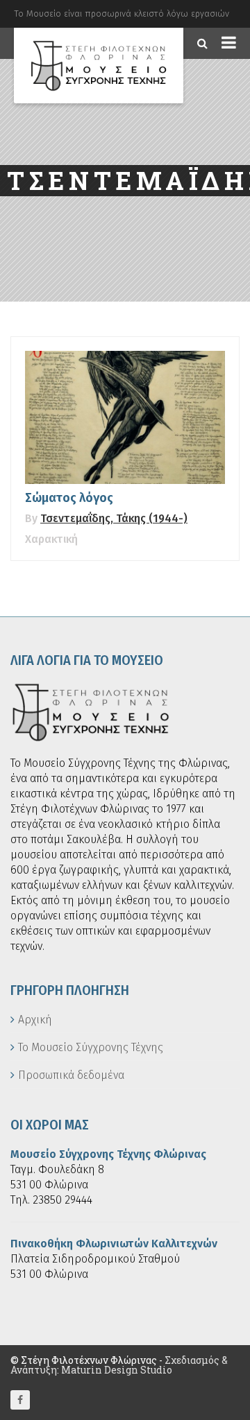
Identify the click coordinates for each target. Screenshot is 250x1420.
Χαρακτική (51, 539)
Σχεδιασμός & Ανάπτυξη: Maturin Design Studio (119, 1364)
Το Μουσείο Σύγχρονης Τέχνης (90, 1047)
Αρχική (35, 1019)
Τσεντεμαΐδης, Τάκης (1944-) (114, 518)
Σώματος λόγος (69, 497)
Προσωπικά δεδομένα (71, 1075)
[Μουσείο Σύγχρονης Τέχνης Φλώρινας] (98, 66)
